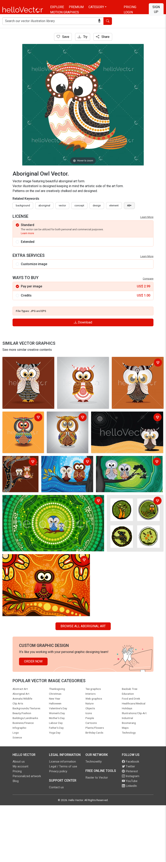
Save (65, 37)
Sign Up (156, 9)
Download (84, 322)
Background (23, 205)
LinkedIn (131, 786)
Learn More (146, 217)
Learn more (27, 233)
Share (105, 37)
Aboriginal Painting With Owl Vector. (118, 415)
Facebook (132, 761)
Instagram (132, 776)
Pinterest (131, 771)
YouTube (131, 781)
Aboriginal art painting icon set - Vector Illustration (130, 501)
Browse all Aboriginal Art (83, 626)
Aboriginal (44, 205)
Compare (148, 278)
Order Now (33, 661)
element (114, 205)
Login (128, 12)
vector (62, 205)
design (97, 205)
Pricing (130, 7)
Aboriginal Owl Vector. (19, 361)
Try (84, 37)
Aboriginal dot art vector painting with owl (33, 558)
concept (79, 205)
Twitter (130, 766)
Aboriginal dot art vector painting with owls (65, 462)
